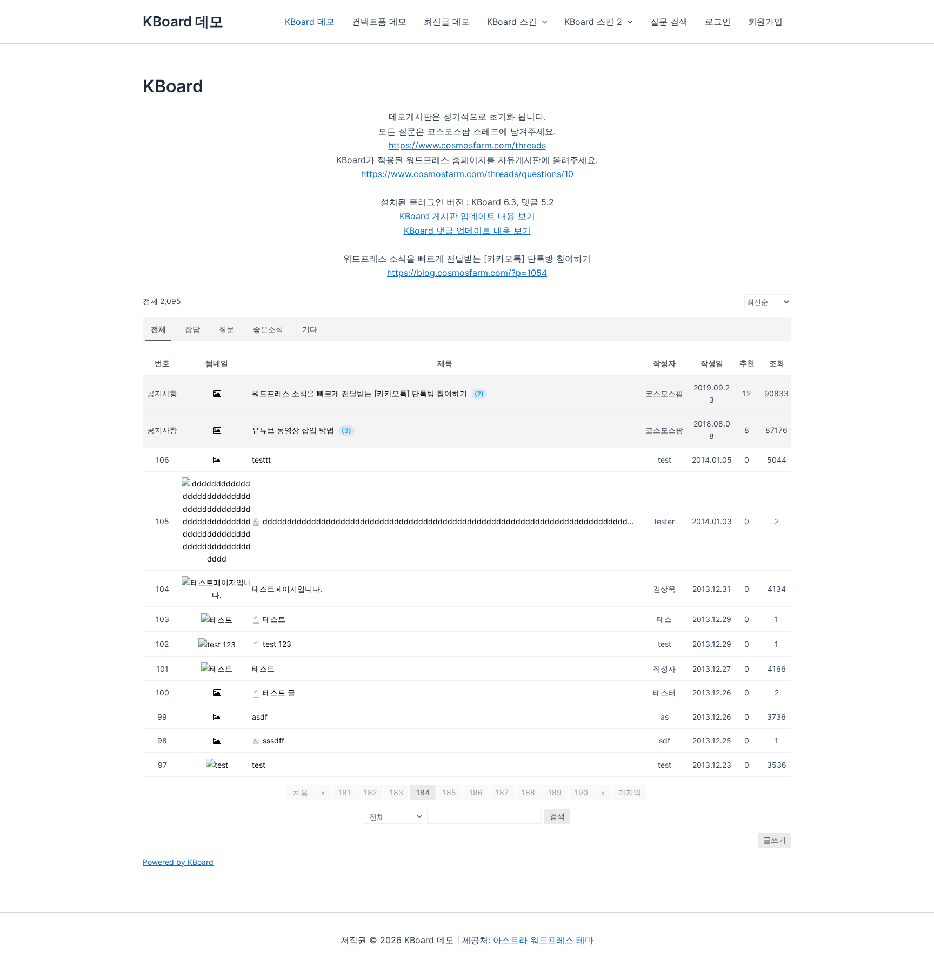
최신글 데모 (447, 21)
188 (528, 792)
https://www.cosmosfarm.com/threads (467, 145)
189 (555, 792)
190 (581, 792)
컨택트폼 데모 (379, 21)
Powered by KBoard (178, 862)
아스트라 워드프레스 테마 (543, 940)
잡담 (192, 329)
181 (344, 792)
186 (476, 792)
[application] (542, 21)
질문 (226, 329)
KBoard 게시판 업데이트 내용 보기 (467, 216)
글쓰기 (774, 839)
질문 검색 (669, 21)
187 (502, 792)
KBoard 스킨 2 (593, 21)
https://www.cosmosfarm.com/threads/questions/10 (467, 173)
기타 (309, 329)
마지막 (629, 792)
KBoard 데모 (183, 21)
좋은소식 (268, 329)
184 (423, 792)
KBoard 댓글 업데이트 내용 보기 (467, 230)
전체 (158, 329)
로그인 (718, 21)
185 (449, 792)
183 (396, 792)
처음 (300, 792)
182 (370, 792)
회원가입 (765, 21)
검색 (557, 816)
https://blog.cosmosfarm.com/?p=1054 (467, 272)
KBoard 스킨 (512, 21)
